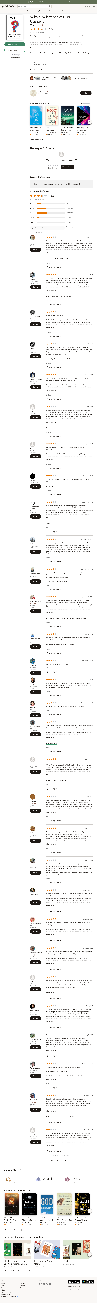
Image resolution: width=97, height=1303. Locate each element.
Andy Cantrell (35, 684)
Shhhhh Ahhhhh (36, 379)
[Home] (8, 6)
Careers (3, 1285)
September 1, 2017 (87, 759)
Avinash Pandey (35, 574)
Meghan (33, 801)
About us (3, 1283)
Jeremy (32, 448)
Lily (31, 865)
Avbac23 (33, 981)
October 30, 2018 (87, 502)
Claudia (33, 279)
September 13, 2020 (87, 597)
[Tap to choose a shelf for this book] (23, 44)
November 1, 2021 (87, 660)
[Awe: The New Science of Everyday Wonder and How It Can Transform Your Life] (67, 121)
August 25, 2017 (88, 476)
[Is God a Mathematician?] (47, 1209)
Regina (32, 1134)
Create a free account (41, 184)
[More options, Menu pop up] (65, 267)
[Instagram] (46, 1283)
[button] (53, 204)
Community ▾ (66, 11)
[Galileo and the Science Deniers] (82, 1209)
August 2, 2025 (88, 1095)
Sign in (87, 6)
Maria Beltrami (35, 601)
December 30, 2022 (87, 948)
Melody (32, 544)
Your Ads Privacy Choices (8, 1296)
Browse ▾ (52, 11)
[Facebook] (40, 1283)
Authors (22, 1283)
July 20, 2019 (89, 344)
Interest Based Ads (6, 1292)
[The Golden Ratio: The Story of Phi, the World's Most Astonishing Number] (11, 1209)
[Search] (50, 6)
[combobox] (34, 6)
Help (2, 1299)
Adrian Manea (35, 1068)
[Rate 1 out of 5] (10, 55)
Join (94, 6)
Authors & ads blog (25, 1288)
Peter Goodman (35, 764)
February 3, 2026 (87, 919)
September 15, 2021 (87, 977)
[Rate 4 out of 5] (17, 55)
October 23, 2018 (87, 375)
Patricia (33, 707)
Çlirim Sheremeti (36, 316)
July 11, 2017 (89, 796)
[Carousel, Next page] (90, 122)
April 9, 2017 (89, 444)
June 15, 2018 (89, 634)
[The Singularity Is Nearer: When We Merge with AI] (83, 121)
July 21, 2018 (89, 406)
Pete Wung (33, 895)
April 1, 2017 (89, 274)
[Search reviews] (32, 228)
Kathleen (33, 242)
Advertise (22, 1285)
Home (29, 11)
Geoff (32, 348)
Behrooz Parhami (36, 952)
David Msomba (35, 639)
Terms (3, 1288)
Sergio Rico (34, 665)
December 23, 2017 (87, 890)
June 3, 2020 (89, 312)
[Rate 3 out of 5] (15, 55)
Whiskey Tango (35, 1039)
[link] (12, 50)
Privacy (3, 1290)
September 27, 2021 (87, 703)
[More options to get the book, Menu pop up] (23, 50)
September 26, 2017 (87, 539)
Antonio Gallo (35, 1100)
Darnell (32, 480)
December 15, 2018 (87, 569)
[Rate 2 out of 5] (13, 55)
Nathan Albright (35, 726)
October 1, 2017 (88, 1006)
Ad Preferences (5, 1294)
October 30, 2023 (87, 860)
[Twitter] (43, 1283)
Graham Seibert (35, 924)
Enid (31, 411)
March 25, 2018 (88, 1130)
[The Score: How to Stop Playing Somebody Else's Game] (36, 121)
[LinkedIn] (50, 1283)
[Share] (90, 17)
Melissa (32, 833)
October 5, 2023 (88, 679)
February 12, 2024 (87, 1063)
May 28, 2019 (89, 722)
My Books (40, 11)
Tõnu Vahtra (34, 1010)
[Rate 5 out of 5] (19, 55)
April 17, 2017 (89, 237)
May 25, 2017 (89, 828)
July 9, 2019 (89, 1035)
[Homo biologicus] (52, 121)
